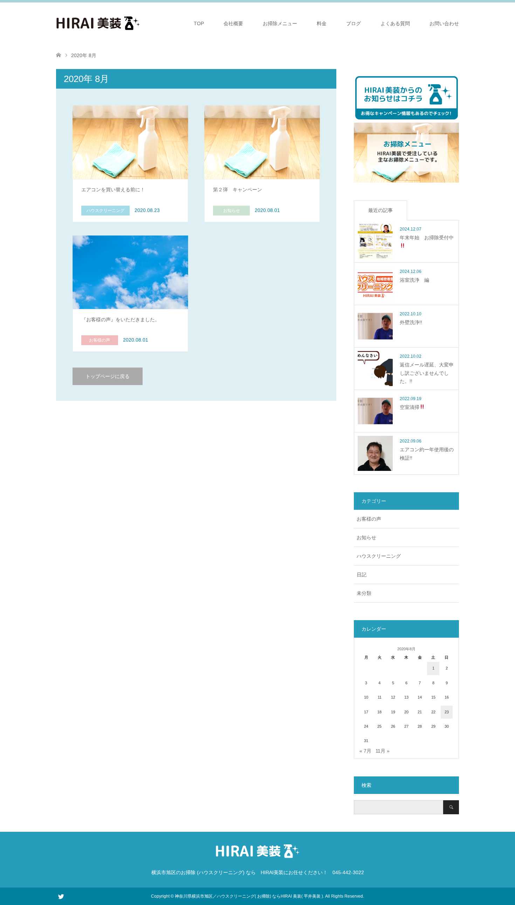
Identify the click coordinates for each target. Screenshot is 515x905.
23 (447, 712)
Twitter (61, 896)
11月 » (383, 751)
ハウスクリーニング (379, 556)
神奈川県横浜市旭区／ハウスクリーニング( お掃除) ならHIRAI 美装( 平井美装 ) (249, 896)
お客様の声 (369, 519)
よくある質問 (395, 23)
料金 (322, 23)
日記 (361, 574)
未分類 (364, 593)
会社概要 (233, 23)
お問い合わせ (444, 23)
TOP (199, 23)
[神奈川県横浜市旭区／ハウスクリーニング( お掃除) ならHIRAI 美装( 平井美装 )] (140, 23)
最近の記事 (380, 210)
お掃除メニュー (280, 23)
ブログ (353, 23)
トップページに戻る (107, 376)
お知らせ (366, 537)
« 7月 (365, 751)
